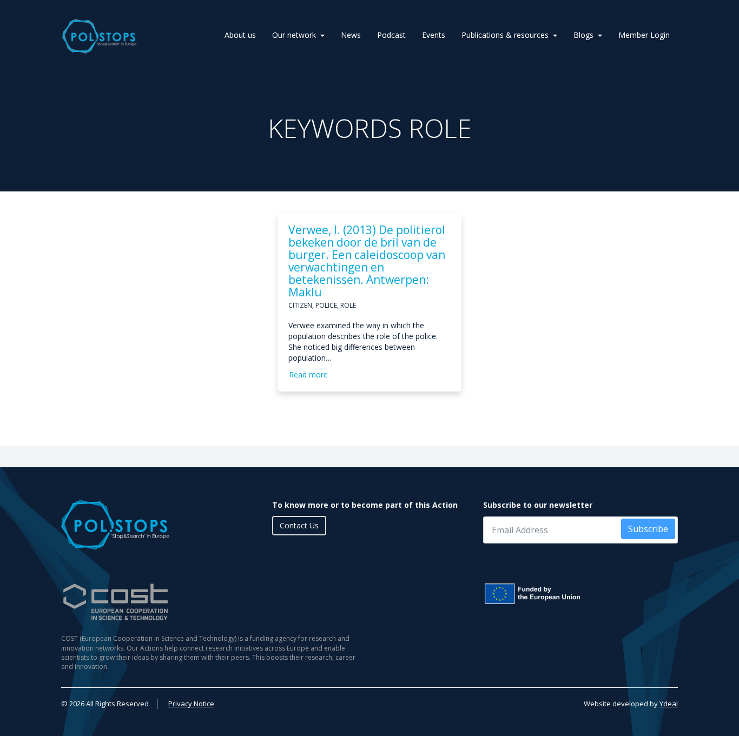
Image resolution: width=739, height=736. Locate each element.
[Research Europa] (580, 594)
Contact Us (299, 525)
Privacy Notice (191, 703)
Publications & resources (505, 35)
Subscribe (648, 529)
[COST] (211, 602)
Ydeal (668, 703)
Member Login (644, 35)
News (351, 35)
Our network (294, 35)
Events (433, 35)
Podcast (391, 35)
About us (240, 35)
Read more (308, 374)
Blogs (583, 35)
